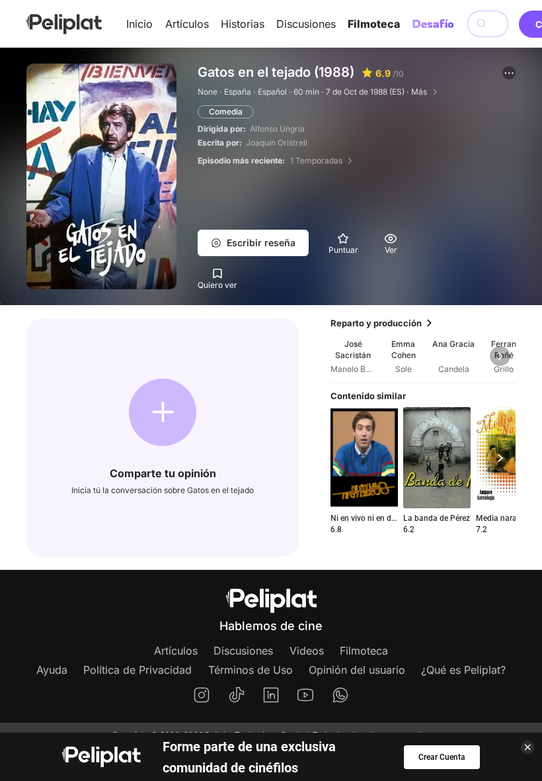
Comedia (226, 111)
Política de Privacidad (137, 670)
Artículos (187, 23)
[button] (509, 72)
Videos (307, 650)
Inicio (139, 23)
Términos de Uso (250, 670)
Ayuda (51, 670)
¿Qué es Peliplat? (463, 670)
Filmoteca (374, 23)
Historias (242, 23)
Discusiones (306, 23)
